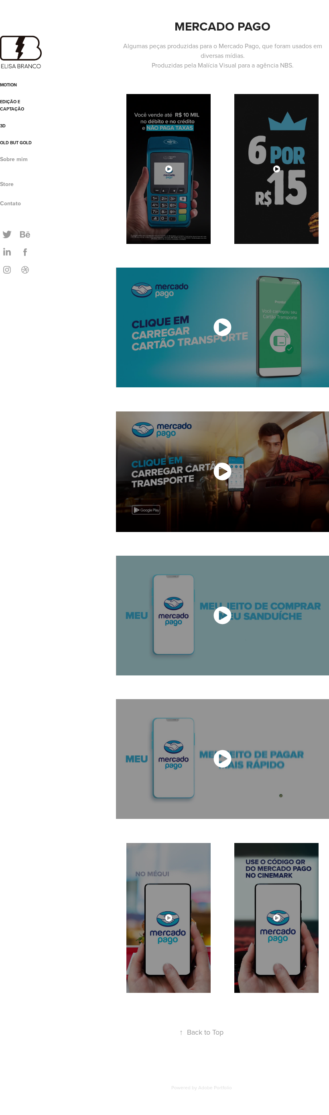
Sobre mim (14, 159)
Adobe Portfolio (215, 1087)
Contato (10, 203)
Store (7, 184)
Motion (8, 85)
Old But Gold (16, 142)
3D (3, 126)
